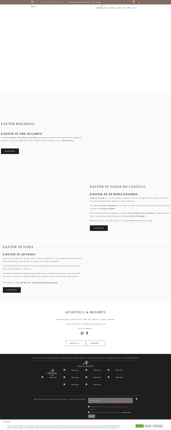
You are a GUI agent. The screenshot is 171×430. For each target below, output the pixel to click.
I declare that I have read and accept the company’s (110, 412)
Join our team (42, 358)
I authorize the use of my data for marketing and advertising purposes (108, 408)
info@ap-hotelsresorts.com (53, 2)
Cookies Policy (91, 358)
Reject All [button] (148, 426)
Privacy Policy (101, 358)
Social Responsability (66, 358)
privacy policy (126, 412)
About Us (34, 358)
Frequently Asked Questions (113, 358)
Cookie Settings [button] (157, 426)
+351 (17, 282)
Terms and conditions (79, 358)
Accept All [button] (139, 426)
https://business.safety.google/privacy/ (108, 428)
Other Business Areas (53, 358)
